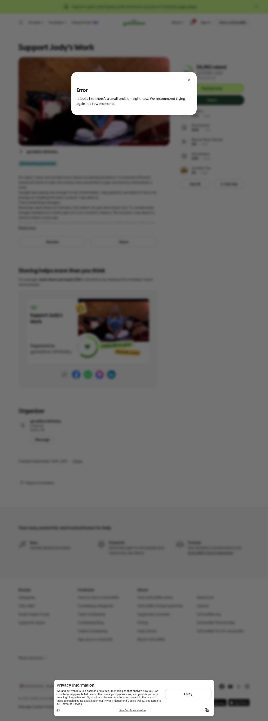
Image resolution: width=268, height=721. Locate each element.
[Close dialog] (189, 80)
